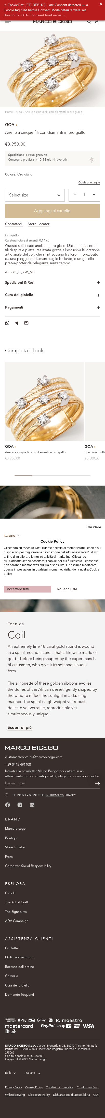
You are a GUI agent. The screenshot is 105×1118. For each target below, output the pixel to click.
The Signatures (16, 912)
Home (9, 112)
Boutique (11, 838)
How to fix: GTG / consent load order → (35, 15)
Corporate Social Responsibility (28, 866)
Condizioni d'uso (88, 1087)
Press (9, 857)
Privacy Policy (13, 1087)
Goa (19, 112)
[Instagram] (19, 804)
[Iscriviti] (97, 783)
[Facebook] (7, 804)
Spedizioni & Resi (19, 282)
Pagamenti (14, 307)
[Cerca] (85, 22)
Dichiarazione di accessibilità (71, 1095)
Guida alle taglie (89, 182)
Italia (8, 1073)
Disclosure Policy (39, 1095)
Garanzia (11, 976)
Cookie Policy (34, 1087)
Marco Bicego (15, 828)
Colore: (10, 174)
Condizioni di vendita (59, 1087)
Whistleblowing (15, 1095)
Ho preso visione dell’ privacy (44, 795)
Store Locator (38, 224)
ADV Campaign (16, 921)
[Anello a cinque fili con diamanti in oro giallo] (44, 401)
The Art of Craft (16, 902)
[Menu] (8, 21)
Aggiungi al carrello (52, 211)
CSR (96, 1095)
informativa (55, 795)
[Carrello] (96, 22)
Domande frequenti (19, 994)
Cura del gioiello (19, 295)
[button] (12, 536)
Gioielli (10, 893)
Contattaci (14, 224)
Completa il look (24, 351)
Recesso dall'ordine (19, 967)
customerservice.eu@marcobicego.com (33, 757)
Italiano (30, 1073)
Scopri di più (20, 728)
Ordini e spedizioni (19, 957)
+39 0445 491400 (18, 764)
